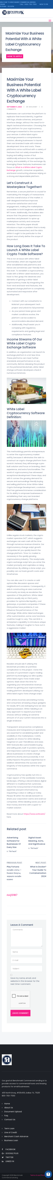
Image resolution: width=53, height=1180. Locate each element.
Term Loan (9, 1128)
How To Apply (14, 56)
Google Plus (12, 1153)
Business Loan (11, 1140)
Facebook (10, 1149)
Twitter (9, 1157)
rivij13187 (33, 107)
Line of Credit (10, 1132)
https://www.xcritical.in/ (34, 814)
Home (7, 1103)
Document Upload (13, 1111)
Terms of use (35, 1175)
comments (11, 109)
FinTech (12, 851)
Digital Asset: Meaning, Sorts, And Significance (36, 840)
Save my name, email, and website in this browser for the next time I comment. (24, 981)
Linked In (10, 1161)
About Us (8, 1107)
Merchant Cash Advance (16, 1136)
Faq (6, 1115)
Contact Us (9, 1119)
